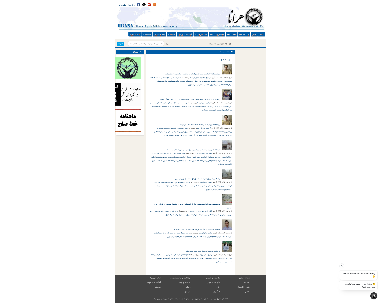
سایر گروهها (194, 77)
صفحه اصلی (244, 278)
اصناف (247, 282)
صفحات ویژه (135, 34)
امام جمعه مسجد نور (165, 182)
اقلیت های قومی (153, 282)
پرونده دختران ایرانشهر (220, 81)
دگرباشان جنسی (213, 278)
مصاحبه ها (231, 34)
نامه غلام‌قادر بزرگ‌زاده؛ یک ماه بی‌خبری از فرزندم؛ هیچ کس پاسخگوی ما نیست (193, 150)
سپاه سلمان (224, 258)
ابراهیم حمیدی (183, 103)
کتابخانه (171, 34)
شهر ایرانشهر (198, 106)
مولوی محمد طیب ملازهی (206, 84)
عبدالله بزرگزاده (161, 106)
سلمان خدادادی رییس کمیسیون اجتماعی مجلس (175, 157)
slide (210, 153)
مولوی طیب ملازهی (218, 110)
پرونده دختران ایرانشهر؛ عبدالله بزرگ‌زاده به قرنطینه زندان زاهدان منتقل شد (192, 74)
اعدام (247, 291)
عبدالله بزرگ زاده (220, 160)
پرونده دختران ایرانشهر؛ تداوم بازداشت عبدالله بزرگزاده (200, 124)
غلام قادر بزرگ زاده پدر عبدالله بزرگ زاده (186, 160)
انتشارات (147, 34)
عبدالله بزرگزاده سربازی (194, 214)
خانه (261, 34)
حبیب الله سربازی (190, 131)
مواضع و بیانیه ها (217, 34)
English (120, 44)
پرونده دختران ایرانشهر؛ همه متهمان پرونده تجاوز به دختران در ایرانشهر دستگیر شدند (190, 99)
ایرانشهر (226, 157)
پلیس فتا (177, 233)
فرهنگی (157, 287)
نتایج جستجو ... (225, 59)
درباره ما (131, 5)
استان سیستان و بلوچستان (172, 77)
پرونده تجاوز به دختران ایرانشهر (211, 157)
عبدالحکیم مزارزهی (168, 81)
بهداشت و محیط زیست (180, 278)
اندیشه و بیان (203, 153)
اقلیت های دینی (213, 282)
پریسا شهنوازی (207, 81)
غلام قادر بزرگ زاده (207, 160)
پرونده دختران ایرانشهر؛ (221, 106)
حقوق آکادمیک (244, 287)
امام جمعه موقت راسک (182, 254)
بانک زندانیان (159, 34)
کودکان (187, 291)
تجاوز (198, 131)
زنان (196, 153)
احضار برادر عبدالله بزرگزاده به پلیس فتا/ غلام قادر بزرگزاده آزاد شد (196, 229)
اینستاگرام (171, 254)
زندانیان (202, 77)
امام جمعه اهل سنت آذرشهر (175, 153)
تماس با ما (122, 5)
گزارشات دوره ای (185, 34)
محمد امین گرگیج (220, 84)
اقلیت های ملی (203, 211)
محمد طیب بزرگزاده (184, 236)
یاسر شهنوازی (193, 84)
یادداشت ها (244, 34)
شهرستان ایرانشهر (181, 81)
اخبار (254, 34)
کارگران (216, 291)
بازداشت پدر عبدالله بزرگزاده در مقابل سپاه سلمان (202, 251)
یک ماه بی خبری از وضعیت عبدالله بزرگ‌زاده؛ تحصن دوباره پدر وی (197, 178)
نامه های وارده (201, 34)
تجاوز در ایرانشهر (163, 211)
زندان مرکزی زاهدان (195, 81)
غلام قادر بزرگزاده (209, 135)
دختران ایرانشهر (221, 186)
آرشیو (208, 77)
